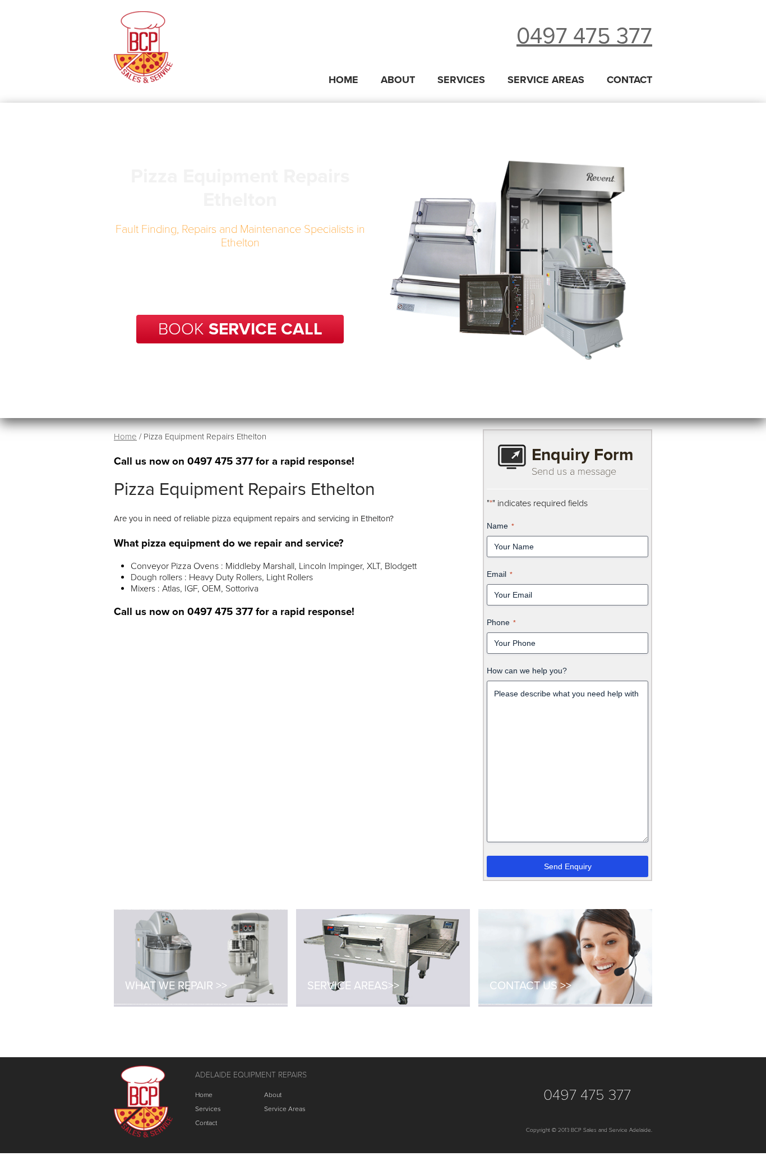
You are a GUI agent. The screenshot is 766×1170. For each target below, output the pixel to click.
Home (343, 80)
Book (240, 329)
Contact (629, 80)
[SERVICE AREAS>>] (383, 1001)
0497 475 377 (584, 35)
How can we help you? (527, 670)
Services (461, 80)
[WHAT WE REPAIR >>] (201, 1001)
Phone (501, 622)
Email (500, 574)
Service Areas (545, 80)
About (398, 80)
